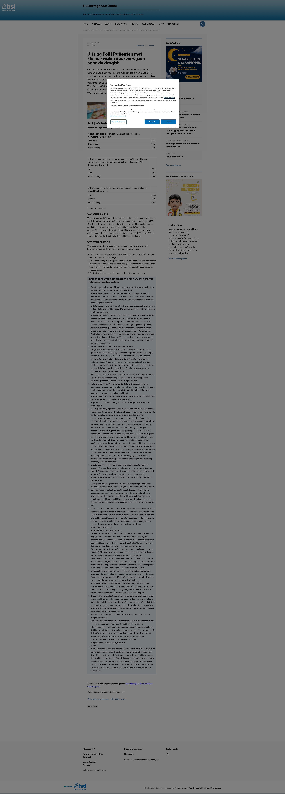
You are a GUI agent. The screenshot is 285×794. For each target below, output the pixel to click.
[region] (143, 103)
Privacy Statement (169, 97)
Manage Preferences (118, 121)
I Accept (168, 121)
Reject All (152, 121)
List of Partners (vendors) (118, 116)
